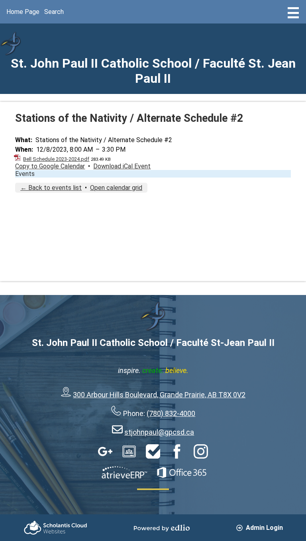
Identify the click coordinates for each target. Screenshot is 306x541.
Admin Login (264, 527)
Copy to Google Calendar (50, 166)
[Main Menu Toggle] (293, 12)
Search (54, 12)
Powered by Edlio (162, 528)
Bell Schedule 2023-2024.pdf (56, 159)
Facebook (177, 451)
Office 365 (181, 472)
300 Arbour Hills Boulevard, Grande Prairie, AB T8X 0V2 (159, 395)
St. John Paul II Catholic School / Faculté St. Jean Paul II (153, 71)
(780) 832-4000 (171, 413)
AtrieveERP (124, 472)
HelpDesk (153, 451)
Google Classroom (129, 451)
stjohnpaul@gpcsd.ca (159, 432)
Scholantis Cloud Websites (55, 528)
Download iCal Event (122, 166)
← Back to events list (51, 187)
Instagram (201, 451)
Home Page (22, 12)
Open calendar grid (116, 187)
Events (25, 174)
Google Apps (105, 451)
